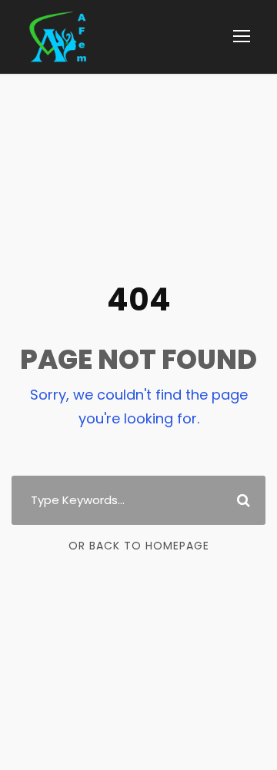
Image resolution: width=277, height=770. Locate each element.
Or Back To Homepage (138, 545)
